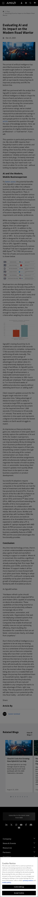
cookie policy (6, 882)
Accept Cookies (19, 893)
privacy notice (28, 880)
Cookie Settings (19, 887)
